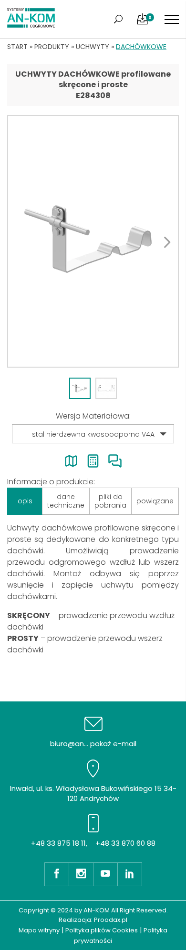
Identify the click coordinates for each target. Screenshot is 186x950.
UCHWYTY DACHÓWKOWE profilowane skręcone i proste (93, 79)
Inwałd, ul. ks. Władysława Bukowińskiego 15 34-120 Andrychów (93, 793)
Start (17, 46)
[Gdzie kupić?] (71, 461)
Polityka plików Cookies (101, 930)
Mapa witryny (39, 930)
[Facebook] (56, 874)
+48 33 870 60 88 (125, 843)
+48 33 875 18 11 (58, 843)
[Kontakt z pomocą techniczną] (115, 461)
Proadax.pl (110, 919)
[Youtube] (105, 874)
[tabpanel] (93, 241)
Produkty (51, 46)
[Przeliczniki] (93, 461)
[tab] (80, 388)
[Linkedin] (129, 874)
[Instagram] (81, 874)
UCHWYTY (92, 46)
